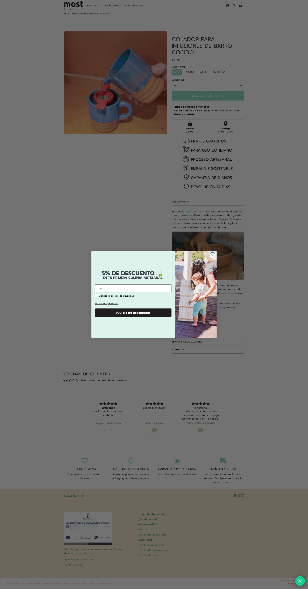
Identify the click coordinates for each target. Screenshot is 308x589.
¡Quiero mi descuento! (133, 313)
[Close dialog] (212, 255)
